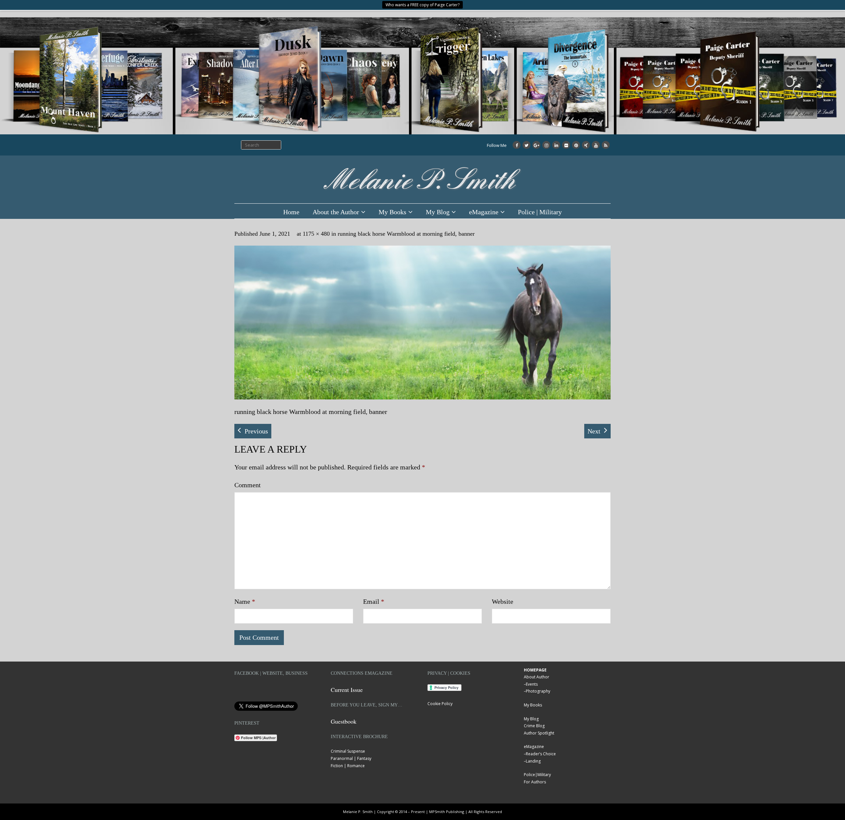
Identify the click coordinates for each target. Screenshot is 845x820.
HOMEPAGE (535, 670)
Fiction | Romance (348, 766)
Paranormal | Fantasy (351, 758)
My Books (392, 212)
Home (291, 212)
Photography (538, 691)
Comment (247, 485)
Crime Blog (534, 726)
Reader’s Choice (541, 754)
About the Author (336, 212)
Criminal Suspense (348, 751)
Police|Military (537, 774)
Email (373, 601)
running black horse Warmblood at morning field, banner (406, 233)
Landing (533, 761)
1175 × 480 (316, 233)
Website (502, 601)
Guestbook (343, 721)
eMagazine (483, 212)
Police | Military (540, 212)
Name (244, 601)
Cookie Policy (440, 703)
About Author (536, 677)
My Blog (438, 212)
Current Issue (347, 690)
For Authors (535, 782)
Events (532, 684)
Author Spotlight (539, 733)
